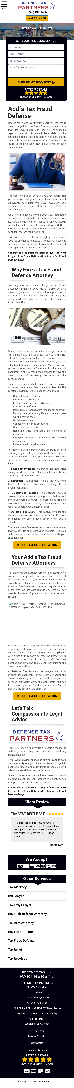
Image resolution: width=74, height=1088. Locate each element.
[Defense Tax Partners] (37, 974)
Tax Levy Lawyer (19, 905)
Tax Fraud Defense (21, 940)
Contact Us (37, 1043)
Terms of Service (37, 1036)
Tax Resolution (18, 958)
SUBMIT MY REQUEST (35, 82)
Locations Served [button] (36, 1050)
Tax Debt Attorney (21, 923)
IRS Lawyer (16, 896)
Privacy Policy (37, 1030)
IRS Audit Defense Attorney (27, 914)
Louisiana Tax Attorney (37, 1023)
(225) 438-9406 (37, 12)
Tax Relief (15, 949)
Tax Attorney (17, 887)
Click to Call (38, 18)
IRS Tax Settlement (22, 932)
